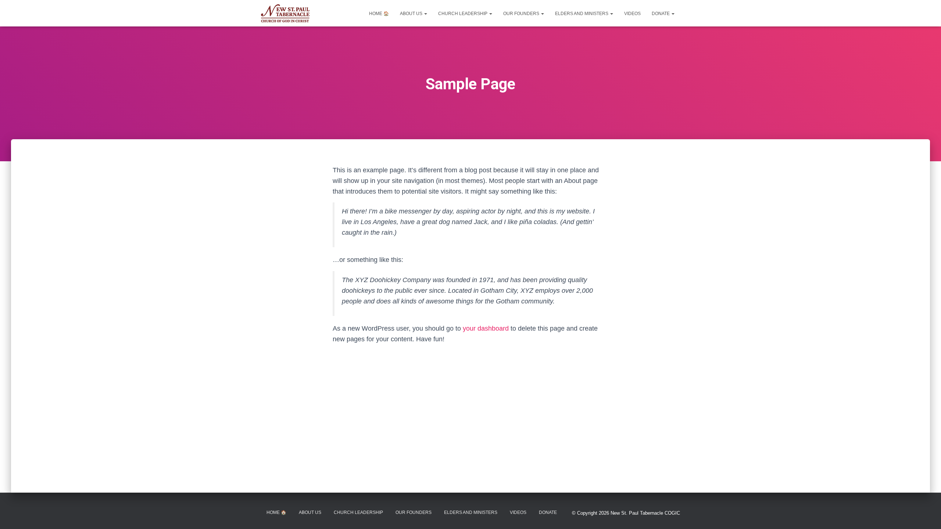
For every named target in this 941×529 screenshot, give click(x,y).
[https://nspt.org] (285, 13)
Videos (632, 13)
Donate (661, 13)
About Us (411, 13)
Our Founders (521, 13)
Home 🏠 (379, 13)
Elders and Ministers (582, 13)
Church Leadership (463, 13)
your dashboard (486, 328)
